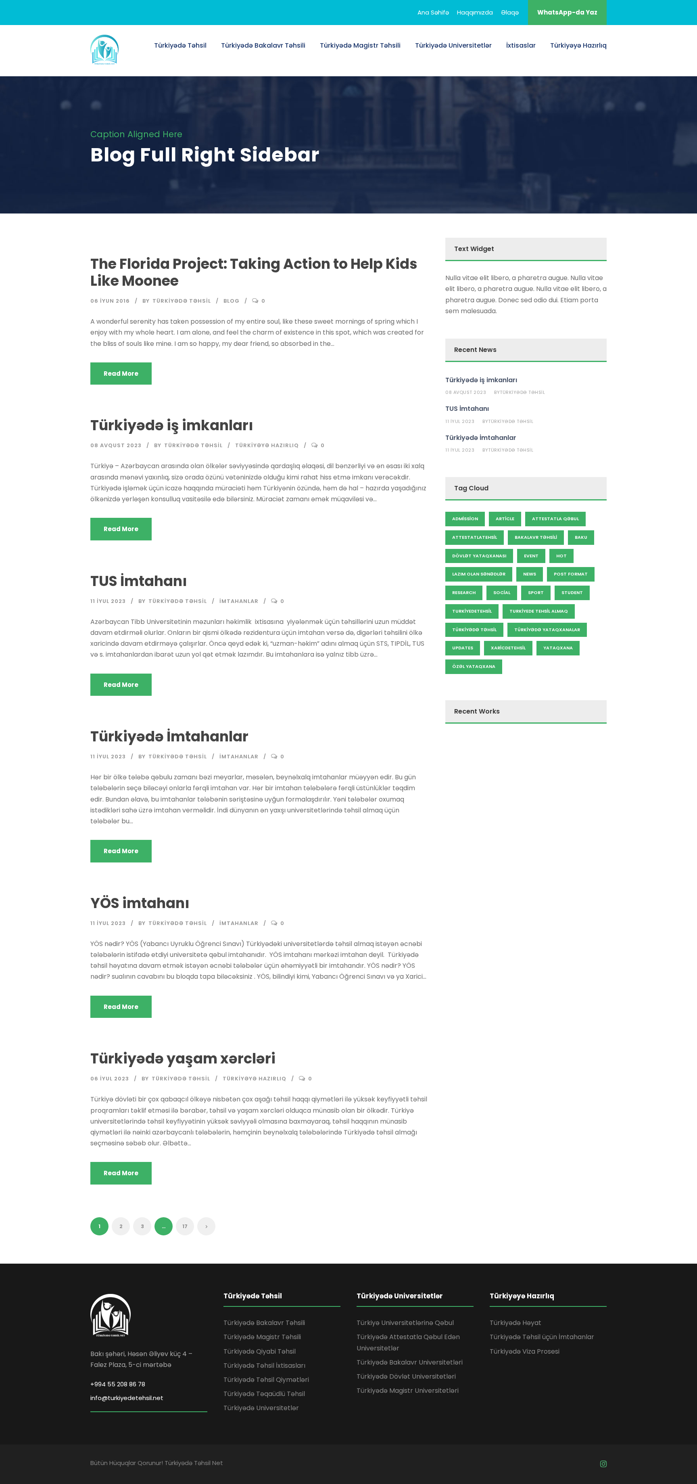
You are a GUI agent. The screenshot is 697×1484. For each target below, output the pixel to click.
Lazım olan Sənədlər (478, 574)
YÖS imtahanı (140, 903)
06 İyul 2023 (109, 1078)
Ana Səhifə (433, 12)
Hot (561, 556)
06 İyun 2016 (110, 301)
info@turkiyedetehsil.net (126, 1398)
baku (581, 537)
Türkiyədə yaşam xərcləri (182, 1058)
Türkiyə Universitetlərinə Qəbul (405, 1322)
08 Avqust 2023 (116, 445)
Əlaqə (510, 12)
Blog (231, 301)
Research (464, 592)
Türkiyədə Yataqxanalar (547, 629)
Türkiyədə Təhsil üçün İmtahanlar (542, 1337)
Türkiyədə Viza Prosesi (524, 1351)
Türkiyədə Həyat (515, 1322)
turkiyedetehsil (472, 611)
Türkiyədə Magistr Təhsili (360, 45)
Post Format (571, 574)
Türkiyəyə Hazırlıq (578, 45)
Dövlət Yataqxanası (479, 556)
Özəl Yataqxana (473, 666)
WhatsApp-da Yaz (567, 12)
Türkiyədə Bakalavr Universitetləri (410, 1362)
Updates (462, 648)
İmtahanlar (239, 601)
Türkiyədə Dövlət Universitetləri (406, 1376)
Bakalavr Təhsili (536, 537)
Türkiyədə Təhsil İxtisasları (264, 1365)
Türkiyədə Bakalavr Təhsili (263, 45)
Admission (465, 518)
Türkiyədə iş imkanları (171, 425)
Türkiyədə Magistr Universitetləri (408, 1390)
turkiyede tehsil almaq (538, 611)
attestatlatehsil (474, 537)
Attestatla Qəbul (555, 518)
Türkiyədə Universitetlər (453, 45)
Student (572, 592)
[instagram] (603, 1464)
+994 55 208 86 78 (117, 1384)
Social (501, 592)
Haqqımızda (475, 12)
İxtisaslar (521, 45)
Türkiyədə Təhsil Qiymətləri (266, 1379)
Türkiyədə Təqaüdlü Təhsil (264, 1393)
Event (531, 556)
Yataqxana (558, 648)
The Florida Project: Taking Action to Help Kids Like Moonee (253, 272)
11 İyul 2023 (108, 601)
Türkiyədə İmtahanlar (169, 736)
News (529, 574)
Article (505, 518)
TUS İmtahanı (138, 581)
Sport (536, 592)
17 (185, 1226)
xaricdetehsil (508, 648)
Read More (121, 373)
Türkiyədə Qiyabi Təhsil (259, 1351)
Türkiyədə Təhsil (180, 45)
